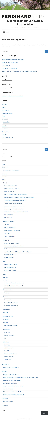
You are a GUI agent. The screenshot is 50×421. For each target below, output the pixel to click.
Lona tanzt (7, 293)
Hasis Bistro (7, 332)
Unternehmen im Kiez (7, 137)
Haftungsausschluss (7, 113)
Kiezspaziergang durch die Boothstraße (14, 209)
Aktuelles (4, 104)
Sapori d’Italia (7, 359)
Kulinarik (5, 277)
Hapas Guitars (7, 300)
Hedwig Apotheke (8, 356)
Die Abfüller (7, 345)
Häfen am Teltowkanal (9, 191)
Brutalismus (4, 96)
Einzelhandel (6, 342)
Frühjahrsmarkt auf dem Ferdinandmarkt (13, 386)
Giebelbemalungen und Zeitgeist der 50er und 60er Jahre (18, 251)
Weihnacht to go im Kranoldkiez (10, 62)
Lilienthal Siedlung (8, 257)
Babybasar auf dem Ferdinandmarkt (12, 380)
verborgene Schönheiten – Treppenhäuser (14, 206)
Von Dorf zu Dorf (8, 214)
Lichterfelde (21, 96)
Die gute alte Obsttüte (9, 227)
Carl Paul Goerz (8, 217)
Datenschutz (6, 122)
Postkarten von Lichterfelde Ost (11, 367)
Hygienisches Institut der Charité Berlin (12, 96)
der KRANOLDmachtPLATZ (10, 383)
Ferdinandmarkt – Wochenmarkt (11, 170)
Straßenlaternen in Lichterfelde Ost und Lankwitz (16, 211)
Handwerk (5, 297)
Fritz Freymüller (6, 65)
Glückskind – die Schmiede (11, 305)
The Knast (6, 224)
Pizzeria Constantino (9, 335)
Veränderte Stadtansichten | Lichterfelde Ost (15, 200)
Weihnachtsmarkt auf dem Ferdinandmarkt (13, 394)
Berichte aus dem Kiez (8, 221)
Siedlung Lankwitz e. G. (10, 254)
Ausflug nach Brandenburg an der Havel (14, 283)
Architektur (6, 240)
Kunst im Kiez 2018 (8, 389)
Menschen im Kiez (7, 290)
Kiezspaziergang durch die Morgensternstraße (15, 194)
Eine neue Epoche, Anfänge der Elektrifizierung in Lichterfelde (19, 197)
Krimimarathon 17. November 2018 (12, 391)
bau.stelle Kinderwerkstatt (10, 302)
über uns (4, 134)
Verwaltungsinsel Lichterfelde (11, 188)
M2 (5, 338)
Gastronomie (6, 309)
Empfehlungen (5, 110)
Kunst (4, 261)
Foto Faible (7, 350)
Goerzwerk (6, 319)
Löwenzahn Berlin (8, 348)
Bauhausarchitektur (9, 249)
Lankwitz (4, 126)
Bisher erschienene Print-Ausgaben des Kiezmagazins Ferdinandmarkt (19, 71)
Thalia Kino (7, 233)
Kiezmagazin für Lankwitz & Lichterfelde (25, 22)
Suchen (4, 410)
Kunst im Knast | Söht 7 (10, 270)
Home (3, 116)
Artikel (3, 107)
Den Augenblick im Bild (10, 267)
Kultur (4, 274)
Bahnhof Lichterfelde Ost (10, 185)
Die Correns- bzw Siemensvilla (9, 68)
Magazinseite (5, 131)
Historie (5, 182)
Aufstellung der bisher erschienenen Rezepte (13, 59)
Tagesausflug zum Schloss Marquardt (13, 286)
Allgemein (5, 312)
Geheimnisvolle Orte (9, 236)
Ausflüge (5, 280)
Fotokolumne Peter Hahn (10, 264)
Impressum (5, 119)
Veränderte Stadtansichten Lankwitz (13, 203)
